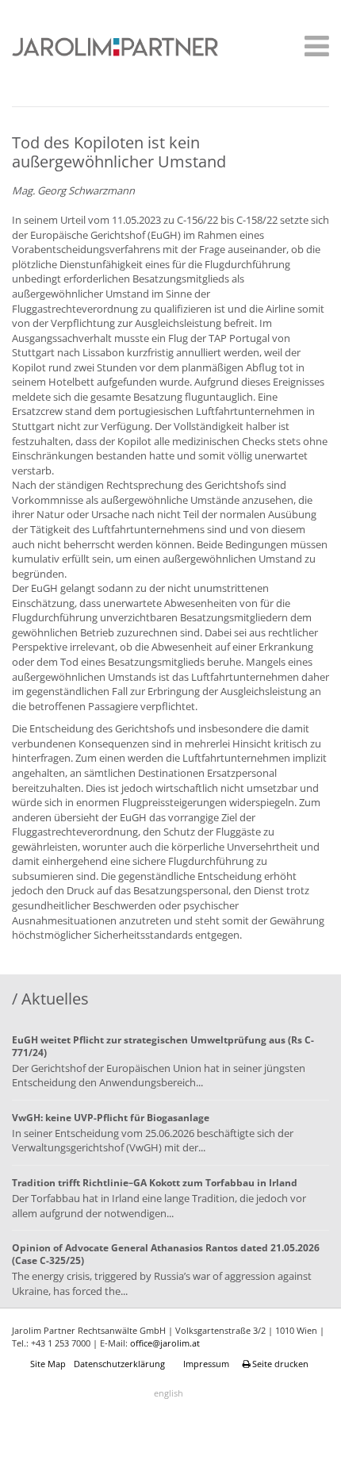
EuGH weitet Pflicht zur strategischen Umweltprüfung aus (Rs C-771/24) (163, 1046)
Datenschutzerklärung (119, 1364)
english (168, 1393)
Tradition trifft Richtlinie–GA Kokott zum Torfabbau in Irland (154, 1182)
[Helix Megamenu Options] (313, 49)
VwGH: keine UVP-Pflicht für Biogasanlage (110, 1117)
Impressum (206, 1364)
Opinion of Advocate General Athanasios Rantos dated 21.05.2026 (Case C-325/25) (166, 1254)
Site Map (48, 1364)
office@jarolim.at (165, 1343)
